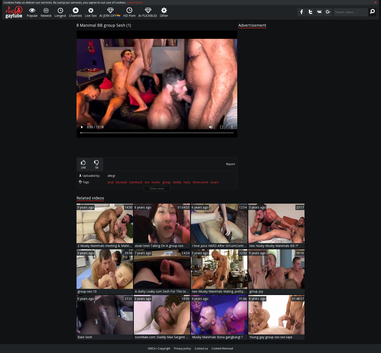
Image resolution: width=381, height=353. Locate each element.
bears (215, 182)
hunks (156, 182)
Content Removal (222, 348)
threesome (200, 182)
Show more (157, 188)
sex (147, 182)
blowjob (121, 182)
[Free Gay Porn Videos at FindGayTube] (14, 12)
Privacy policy (182, 348)
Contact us (201, 348)
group (166, 182)
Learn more (134, 2)
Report (230, 164)
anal (111, 182)
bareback (135, 182)
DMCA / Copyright (159, 348)
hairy (187, 182)
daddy (177, 182)
